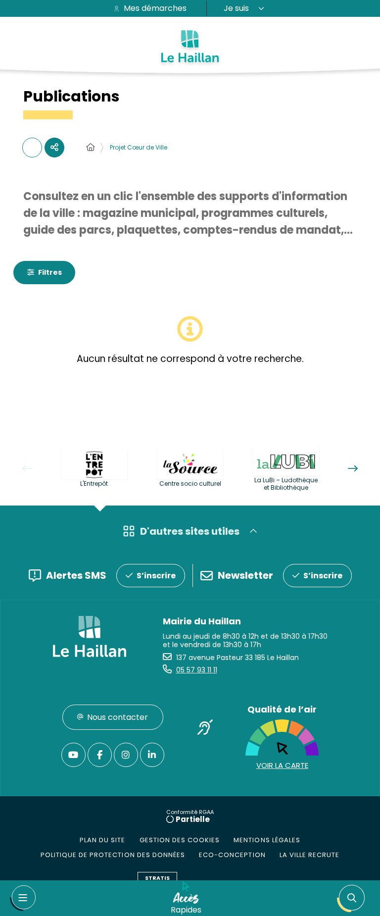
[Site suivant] (352, 468)
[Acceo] (205, 729)
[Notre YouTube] (73, 755)
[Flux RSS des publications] (32, 147)
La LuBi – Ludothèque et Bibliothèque (286, 484)
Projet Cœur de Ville (138, 147)
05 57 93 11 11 (196, 670)
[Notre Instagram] (126, 755)
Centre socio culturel (190, 483)
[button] (353, 898)
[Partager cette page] (54, 147)
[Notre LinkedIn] (152, 755)
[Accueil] (90, 147)
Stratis (157, 878)
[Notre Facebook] (100, 755)
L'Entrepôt (94, 483)
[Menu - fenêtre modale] (23, 898)
